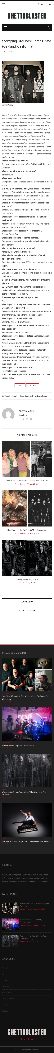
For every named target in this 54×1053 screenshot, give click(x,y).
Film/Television (8, 992)
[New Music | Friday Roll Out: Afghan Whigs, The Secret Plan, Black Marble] (27, 675)
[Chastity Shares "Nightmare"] (27, 559)
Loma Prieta (42, 396)
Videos (4, 789)
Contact (5, 1011)
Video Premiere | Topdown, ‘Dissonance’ (18, 745)
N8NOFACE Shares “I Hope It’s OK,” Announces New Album (25, 841)
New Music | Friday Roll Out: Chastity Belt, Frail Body (27, 481)
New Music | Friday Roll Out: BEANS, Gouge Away (27, 530)
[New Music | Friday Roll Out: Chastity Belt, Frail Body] (27, 460)
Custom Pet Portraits (10, 631)
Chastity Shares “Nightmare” (27, 579)
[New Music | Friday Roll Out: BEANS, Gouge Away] (27, 509)
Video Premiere (7, 743)
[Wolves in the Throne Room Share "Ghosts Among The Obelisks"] (27, 771)
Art (3, 974)
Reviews (5, 986)
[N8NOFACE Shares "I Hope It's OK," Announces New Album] (27, 820)
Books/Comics (8, 999)
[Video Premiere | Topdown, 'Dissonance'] (27, 724)
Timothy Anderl (11, 396)
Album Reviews (20, 484)
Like (20, 385)
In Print (4, 1005)
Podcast (5, 980)
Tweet (34, 385)
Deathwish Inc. (30, 396)
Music (20, 583)
